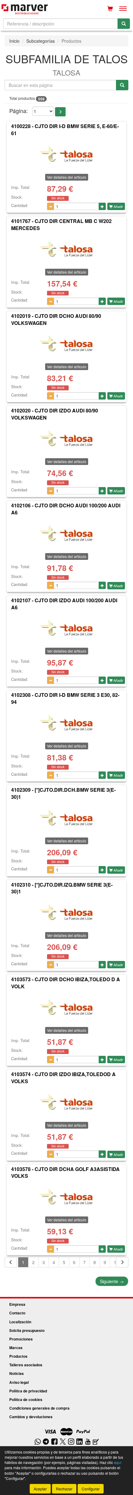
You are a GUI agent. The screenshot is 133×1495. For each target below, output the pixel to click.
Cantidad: (19, 205)
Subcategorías (40, 41)
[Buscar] (124, 23)
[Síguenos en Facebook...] (54, 1442)
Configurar (91, 1488)
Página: (18, 111)
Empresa (17, 1304)
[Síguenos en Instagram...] (71, 1442)
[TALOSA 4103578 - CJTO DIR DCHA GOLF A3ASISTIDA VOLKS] (66, 1196)
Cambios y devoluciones (31, 1416)
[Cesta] (110, 8)
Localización (20, 1322)
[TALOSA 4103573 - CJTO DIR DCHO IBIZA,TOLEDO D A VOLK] (66, 1007)
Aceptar (40, 1488)
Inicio (14, 41)
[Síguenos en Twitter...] (63, 1442)
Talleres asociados (25, 1365)
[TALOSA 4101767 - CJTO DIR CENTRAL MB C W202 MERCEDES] (66, 248)
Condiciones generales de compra (39, 1408)
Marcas (16, 1347)
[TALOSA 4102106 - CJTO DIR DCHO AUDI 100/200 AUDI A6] (66, 533)
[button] (60, 111)
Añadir (118, 206)
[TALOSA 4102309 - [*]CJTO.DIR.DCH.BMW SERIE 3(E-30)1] (66, 817)
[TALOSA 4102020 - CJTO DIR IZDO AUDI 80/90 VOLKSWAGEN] (66, 438)
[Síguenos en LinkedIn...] (79, 1442)
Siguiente (112, 1281)
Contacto (17, 1313)
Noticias (16, 1373)
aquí (117, 1462)
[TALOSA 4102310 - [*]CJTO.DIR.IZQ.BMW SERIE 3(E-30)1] (66, 912)
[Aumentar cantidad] (102, 206)
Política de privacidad (28, 1391)
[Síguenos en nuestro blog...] (96, 1442)
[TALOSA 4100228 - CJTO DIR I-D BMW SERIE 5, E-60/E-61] (66, 154)
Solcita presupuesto (27, 1330)
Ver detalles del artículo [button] (66, 177)
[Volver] (11, 1262)
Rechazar (64, 1488)
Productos (18, 1356)
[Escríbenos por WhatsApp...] (37, 1442)
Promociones (21, 1339)
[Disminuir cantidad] (50, 206)
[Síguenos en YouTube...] (88, 1442)
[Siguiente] (122, 1262)
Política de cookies (25, 1399)
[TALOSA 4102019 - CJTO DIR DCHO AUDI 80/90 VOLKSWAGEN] (66, 343)
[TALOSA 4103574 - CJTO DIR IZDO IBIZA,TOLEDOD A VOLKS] (66, 1102)
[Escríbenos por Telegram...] (46, 1442)
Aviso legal (19, 1382)
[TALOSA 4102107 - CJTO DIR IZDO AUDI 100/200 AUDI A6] (66, 627)
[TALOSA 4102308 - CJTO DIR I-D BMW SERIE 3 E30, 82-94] (66, 722)
